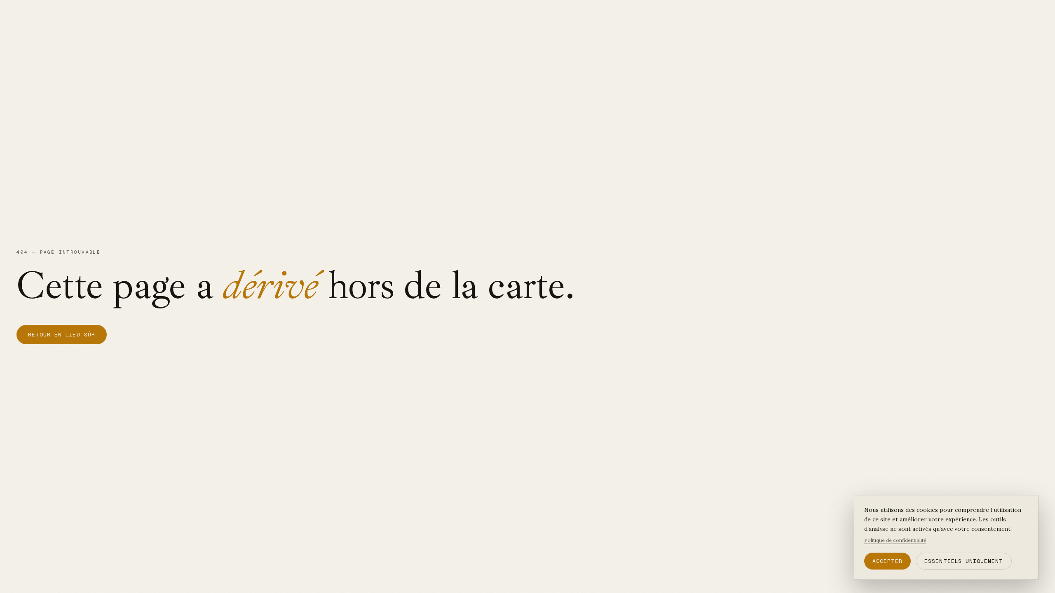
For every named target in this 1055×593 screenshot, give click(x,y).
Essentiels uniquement (963, 561)
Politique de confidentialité (895, 540)
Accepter (887, 561)
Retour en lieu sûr (61, 335)
